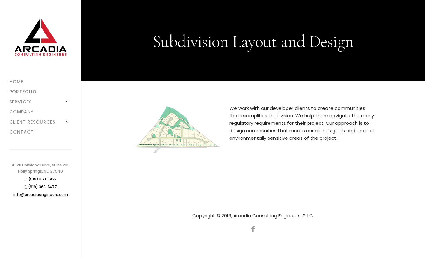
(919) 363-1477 (42, 186)
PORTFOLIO (23, 91)
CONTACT (21, 132)
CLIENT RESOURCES (32, 122)
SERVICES (20, 102)
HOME (16, 82)
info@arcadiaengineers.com (40, 194)
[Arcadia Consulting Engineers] (40, 38)
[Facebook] (253, 229)
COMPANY (21, 112)
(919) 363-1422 (42, 179)
